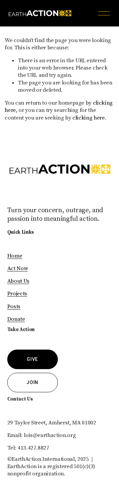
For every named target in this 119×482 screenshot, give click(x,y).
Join (32, 382)
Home (14, 256)
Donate (16, 319)
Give (32, 359)
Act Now (17, 268)
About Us (18, 281)
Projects (17, 293)
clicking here (88, 117)
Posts (13, 306)
